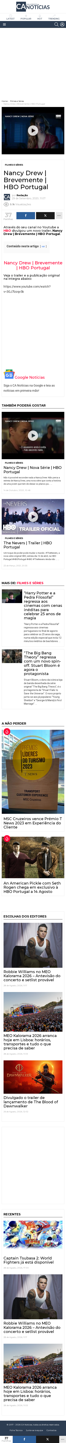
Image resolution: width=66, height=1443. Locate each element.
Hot (39, 18)
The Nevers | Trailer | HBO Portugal (28, 545)
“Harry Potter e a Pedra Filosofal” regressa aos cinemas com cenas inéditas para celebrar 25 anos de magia (43, 605)
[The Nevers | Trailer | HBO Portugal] (33, 517)
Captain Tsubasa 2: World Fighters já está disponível (29, 1260)
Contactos (51, 1430)
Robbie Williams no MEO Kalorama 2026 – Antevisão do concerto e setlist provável (32, 975)
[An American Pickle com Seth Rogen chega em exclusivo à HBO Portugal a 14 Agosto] (33, 857)
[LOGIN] (62, 24)
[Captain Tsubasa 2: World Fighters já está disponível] (33, 1237)
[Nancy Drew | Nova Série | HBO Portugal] (33, 435)
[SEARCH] (56, 24)
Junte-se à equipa (34, 1430)
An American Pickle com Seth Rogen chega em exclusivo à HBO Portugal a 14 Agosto (32, 887)
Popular (26, 18)
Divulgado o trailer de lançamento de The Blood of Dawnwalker (31, 1101)
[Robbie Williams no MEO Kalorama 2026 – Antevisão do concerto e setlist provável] (33, 945)
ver (43, 246)
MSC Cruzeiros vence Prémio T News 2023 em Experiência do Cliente (33, 823)
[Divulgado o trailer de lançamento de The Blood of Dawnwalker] (33, 1077)
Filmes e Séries (14, 463)
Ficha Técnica (16, 1430)
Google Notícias (30, 377)
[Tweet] (47, 1439)
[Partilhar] (24, 1439)
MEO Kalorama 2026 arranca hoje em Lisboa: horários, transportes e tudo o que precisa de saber (30, 1041)
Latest (10, 18)
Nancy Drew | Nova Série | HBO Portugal (33, 469)
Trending (54, 18)
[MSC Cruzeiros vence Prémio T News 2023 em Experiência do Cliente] (33, 772)
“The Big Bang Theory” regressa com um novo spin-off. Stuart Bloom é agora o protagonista (42, 663)
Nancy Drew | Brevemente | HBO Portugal (33, 265)
